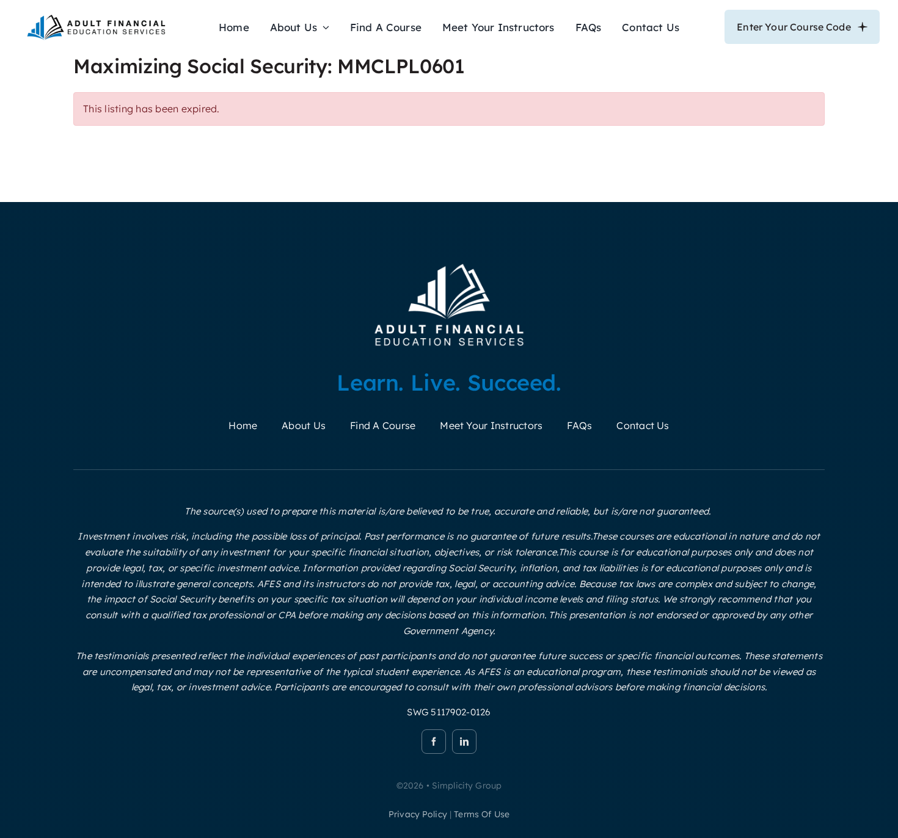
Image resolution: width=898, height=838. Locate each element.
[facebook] (434, 741)
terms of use (481, 814)
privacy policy (418, 814)
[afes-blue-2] (95, 17)
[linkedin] (464, 741)
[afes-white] (449, 263)
